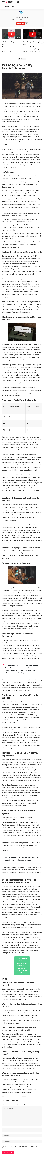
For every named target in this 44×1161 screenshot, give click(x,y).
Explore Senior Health (15, 953)
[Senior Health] (21, 12)
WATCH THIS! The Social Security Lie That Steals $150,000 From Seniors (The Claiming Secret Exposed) (22, 966)
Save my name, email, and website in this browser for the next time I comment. (21, 1147)
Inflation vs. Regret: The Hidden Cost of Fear (11, 42)
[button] (4, 2)
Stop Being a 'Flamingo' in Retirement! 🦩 (32, 42)
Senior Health (14, 2)
